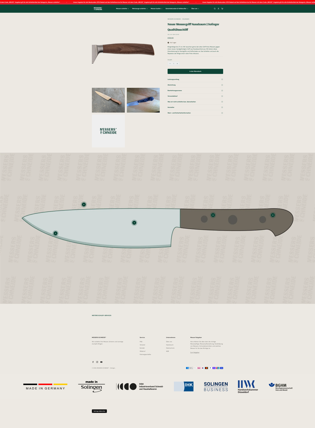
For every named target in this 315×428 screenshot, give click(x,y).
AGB (167, 351)
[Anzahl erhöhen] (177, 64)
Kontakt (142, 348)
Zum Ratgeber (194, 352)
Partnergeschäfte (145, 354)
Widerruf (142, 351)
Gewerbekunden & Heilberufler (176, 9)
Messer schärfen (121, 9)
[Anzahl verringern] (170, 64)
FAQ (141, 342)
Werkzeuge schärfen (139, 9)
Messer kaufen (156, 9)
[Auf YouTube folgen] (101, 362)
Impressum (169, 345)
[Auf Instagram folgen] (97, 362)
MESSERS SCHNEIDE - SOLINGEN (178, 19)
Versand (142, 345)
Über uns (194, 9)
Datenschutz (170, 348)
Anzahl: (170, 60)
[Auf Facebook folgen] (93, 362)
